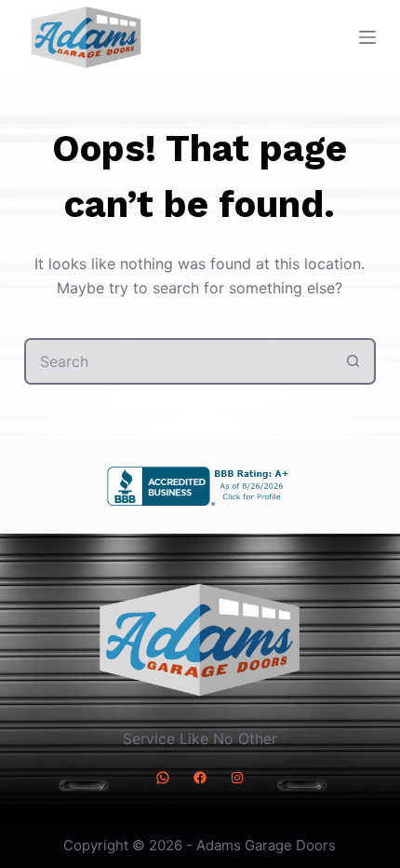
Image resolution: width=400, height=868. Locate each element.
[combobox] (178, 361)
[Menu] (367, 37)
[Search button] (352, 361)
